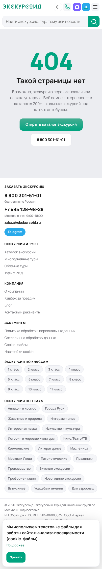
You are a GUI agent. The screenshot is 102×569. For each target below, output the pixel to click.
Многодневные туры (21, 259)
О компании (14, 291)
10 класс (34, 389)
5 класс (14, 379)
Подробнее (15, 545)
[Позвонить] (67, 7)
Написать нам (77, 7)
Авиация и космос (22, 408)
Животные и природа (25, 418)
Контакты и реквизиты (22, 312)
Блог (8, 305)
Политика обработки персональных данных (39, 330)
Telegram (15, 231)
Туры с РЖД (13, 272)
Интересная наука (22, 428)
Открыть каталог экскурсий (51, 124)
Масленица (79, 448)
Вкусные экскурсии (55, 468)
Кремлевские (18, 448)
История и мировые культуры (31, 438)
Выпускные (17, 488)
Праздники (85, 458)
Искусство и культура (63, 428)
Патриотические (54, 458)
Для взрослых (83, 488)
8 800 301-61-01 (51, 139)
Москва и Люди (20, 458)
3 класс (54, 369)
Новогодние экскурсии (63, 478)
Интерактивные (63, 418)
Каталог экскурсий (20, 252)
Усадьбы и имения (48, 488)
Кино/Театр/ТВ (75, 438)
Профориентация (22, 478)
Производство (19, 468)
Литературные (49, 448)
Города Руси (54, 408)
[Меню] (95, 7)
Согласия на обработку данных (30, 337)
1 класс (13, 369)
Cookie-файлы (15, 344)
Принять (16, 557)
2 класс (33, 369)
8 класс (75, 379)
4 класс (74, 369)
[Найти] (94, 21)
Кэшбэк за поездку (19, 298)
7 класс (54, 379)
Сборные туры (15, 266)
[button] (58, 7)
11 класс (56, 389)
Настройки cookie (18, 351)
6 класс (34, 379)
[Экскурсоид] (22, 7)
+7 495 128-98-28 (24, 209)
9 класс (14, 389)
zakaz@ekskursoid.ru (22, 222)
